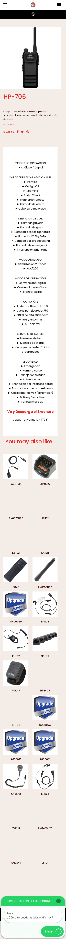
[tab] (30, 151)
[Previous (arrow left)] (6, 469)
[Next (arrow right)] (60, 469)
